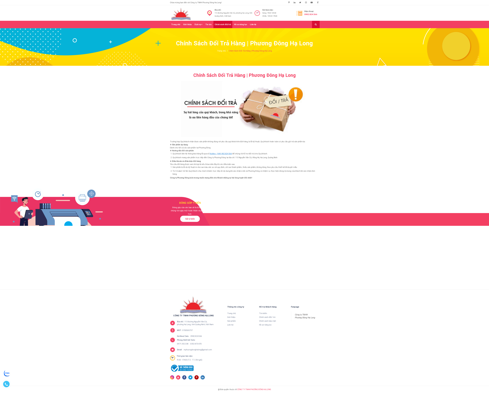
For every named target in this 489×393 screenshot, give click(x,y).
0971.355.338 (182, 344)
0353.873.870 (196, 344)
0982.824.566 (310, 14)
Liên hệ (253, 24)
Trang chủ (175, 24)
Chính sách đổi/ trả (267, 317)
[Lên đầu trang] (481, 385)
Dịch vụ (198, 24)
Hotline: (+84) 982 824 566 (221, 154)
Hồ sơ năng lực (240, 24)
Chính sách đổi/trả (223, 24)
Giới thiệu (187, 24)
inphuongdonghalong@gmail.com (194, 350)
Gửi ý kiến (190, 219)
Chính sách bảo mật (267, 321)
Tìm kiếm (263, 313)
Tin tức (208, 24)
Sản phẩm (231, 321)
